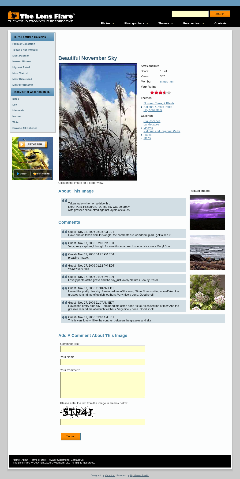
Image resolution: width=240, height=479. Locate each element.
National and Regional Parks (161, 131)
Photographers (134, 23)
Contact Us (77, 459)
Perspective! (191, 23)
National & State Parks (157, 107)
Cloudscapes (151, 121)
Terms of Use (38, 459)
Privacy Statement (58, 459)
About (25, 459)
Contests (220, 23)
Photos (105, 23)
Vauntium (110, 475)
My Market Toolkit (139, 475)
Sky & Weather (152, 110)
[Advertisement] (33, 255)
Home (16, 459)
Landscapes (151, 124)
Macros (148, 128)
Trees (147, 138)
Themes (163, 23)
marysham (166, 81)
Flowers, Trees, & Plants (158, 103)
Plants (147, 134)
